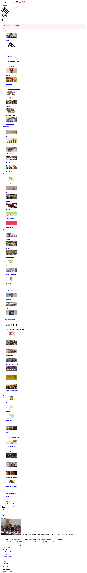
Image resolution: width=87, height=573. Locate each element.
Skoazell (10, 290)
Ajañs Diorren (11, 66)
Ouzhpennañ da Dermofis (13, 437)
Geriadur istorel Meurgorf (11, 477)
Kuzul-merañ (8, 75)
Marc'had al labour (10, 265)
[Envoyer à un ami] (9, 518)
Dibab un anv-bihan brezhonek (12, 364)
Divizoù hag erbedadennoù (14, 89)
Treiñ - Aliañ (11, 54)
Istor (7, 136)
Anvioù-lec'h (8, 162)
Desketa (7, 192)
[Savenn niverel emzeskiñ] (11, 189)
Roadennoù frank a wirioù (11, 486)
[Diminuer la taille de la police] (1, 518)
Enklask (10, 2)
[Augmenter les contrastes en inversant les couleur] (4, 518)
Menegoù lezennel (6, 563)
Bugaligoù (8, 239)
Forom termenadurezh (10, 446)
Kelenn (7, 248)
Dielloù (9, 451)
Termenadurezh (9, 317)
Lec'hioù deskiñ (9, 183)
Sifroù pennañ (9, 145)
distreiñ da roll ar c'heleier (6, 547)
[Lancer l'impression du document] (7, 518)
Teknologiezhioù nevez (10, 355)
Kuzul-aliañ (8, 97)
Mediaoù (7, 338)
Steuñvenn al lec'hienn (7, 556)
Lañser (2, 2)
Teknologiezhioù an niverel (14, 61)
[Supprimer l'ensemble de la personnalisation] (6, 518)
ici (52, 26)
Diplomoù (8, 209)
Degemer (5, 554)
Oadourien (8, 201)
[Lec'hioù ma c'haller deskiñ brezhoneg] (11, 181)
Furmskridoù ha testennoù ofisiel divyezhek (15, 329)
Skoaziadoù (8, 283)
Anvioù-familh (9, 171)
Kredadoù (5, 561)
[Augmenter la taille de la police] (3, 518)
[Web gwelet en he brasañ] (11, 534)
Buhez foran (8, 498)
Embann (7, 346)
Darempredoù (28, 2)
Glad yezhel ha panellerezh (14, 59)
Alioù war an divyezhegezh (11, 381)
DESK (9, 288)
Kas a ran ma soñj (4, 549)
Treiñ (7, 308)
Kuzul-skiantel (9, 84)
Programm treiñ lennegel (11, 274)
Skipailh (7, 40)
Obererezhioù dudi (10, 257)
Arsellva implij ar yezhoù (13, 64)
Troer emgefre (9, 468)
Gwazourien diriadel (10, 227)
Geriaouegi (8, 501)
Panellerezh (8, 299)
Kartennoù (8, 411)
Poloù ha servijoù (9, 49)
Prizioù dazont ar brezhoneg (12, 390)
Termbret (10, 56)
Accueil (4, 509)
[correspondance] (16, 2)
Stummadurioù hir (10, 218)
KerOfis (7, 460)
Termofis (7, 432)
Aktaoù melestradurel (10, 115)
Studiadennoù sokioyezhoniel (12, 493)
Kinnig (7, 402)
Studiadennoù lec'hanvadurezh (12, 503)
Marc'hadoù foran (10, 124)
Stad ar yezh (8, 153)
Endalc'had (6, 2)
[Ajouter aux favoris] (10, 518)
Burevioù (8, 106)
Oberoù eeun (8, 373)
